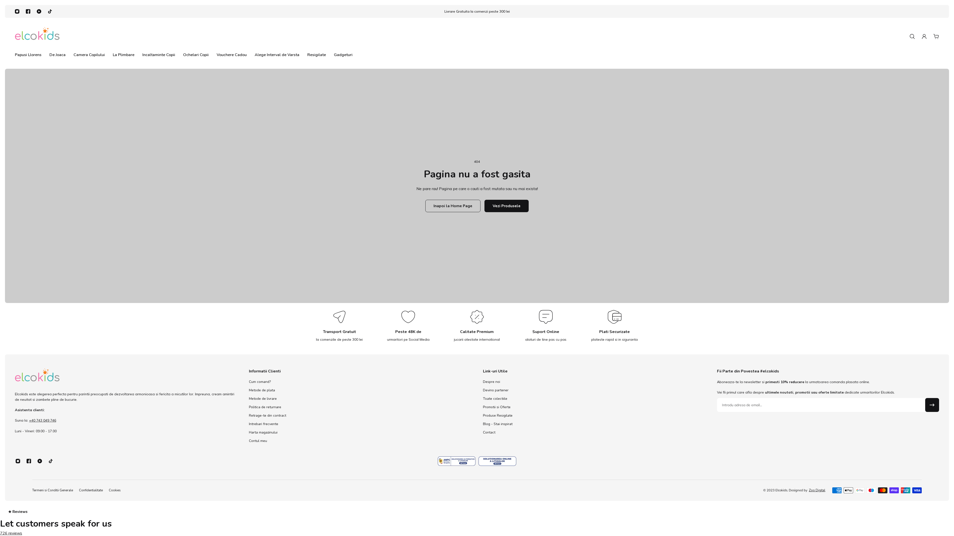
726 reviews (11, 533)
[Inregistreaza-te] (932, 405)
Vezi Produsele (506, 205)
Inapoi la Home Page (453, 205)
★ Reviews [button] (18, 511)
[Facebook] (28, 11)
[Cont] (924, 36)
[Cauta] (912, 36)
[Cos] (936, 36)
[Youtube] (39, 11)
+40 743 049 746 (42, 420)
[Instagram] (17, 11)
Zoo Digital (817, 490)
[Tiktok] (49, 11)
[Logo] (37, 36)
